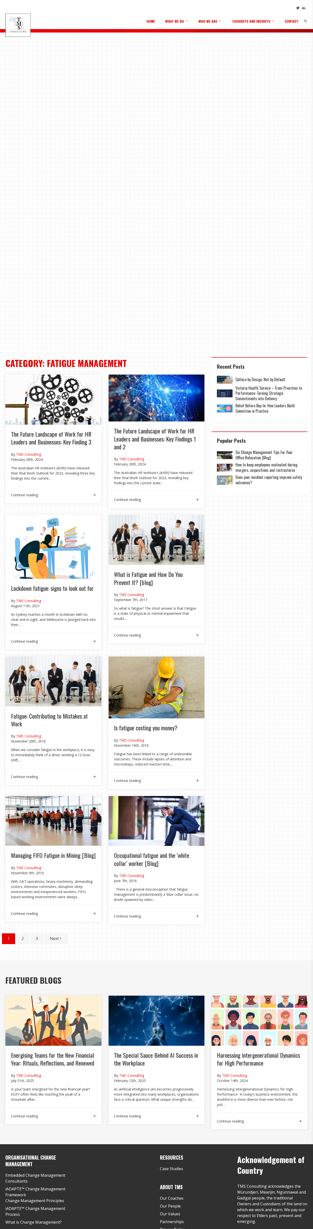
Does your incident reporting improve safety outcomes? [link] (268, 479)
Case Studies (171, 1168)
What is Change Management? (33, 1222)
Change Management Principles (34, 1200)
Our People (170, 1206)
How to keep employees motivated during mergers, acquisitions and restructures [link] (266, 467)
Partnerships (172, 1221)
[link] (53, 491)
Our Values (170, 1214)
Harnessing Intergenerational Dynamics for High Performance (258, 1059)
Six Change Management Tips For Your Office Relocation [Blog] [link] (264, 455)
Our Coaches (171, 1198)
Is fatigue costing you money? (146, 727)
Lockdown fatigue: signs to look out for (52, 588)
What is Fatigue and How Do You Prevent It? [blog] (148, 578)
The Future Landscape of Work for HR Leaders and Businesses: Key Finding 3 (51, 438)
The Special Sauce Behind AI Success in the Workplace (156, 1059)
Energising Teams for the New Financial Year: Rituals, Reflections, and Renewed (52, 1059)
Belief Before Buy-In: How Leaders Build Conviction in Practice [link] (265, 408)
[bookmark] (17, 24)
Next (54, 938)
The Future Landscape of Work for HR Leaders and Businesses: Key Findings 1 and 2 (155, 438)
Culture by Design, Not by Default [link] (260, 379)
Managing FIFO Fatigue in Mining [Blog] (53, 855)
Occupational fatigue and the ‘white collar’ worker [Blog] (151, 859)
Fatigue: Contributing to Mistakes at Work (49, 720)
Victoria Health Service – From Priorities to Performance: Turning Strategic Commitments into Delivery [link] (268, 393)
